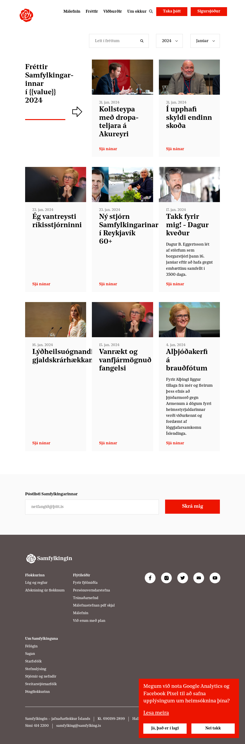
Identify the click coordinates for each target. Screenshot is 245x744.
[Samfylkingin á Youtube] (215, 578)
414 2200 (41, 726)
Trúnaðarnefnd (85, 598)
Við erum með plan (89, 621)
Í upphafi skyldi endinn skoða (189, 118)
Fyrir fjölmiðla (85, 583)
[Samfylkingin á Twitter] (182, 578)
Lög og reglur (36, 583)
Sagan (30, 654)
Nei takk (213, 728)
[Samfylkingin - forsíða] (26, 15)
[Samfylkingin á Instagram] (166, 578)
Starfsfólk (33, 661)
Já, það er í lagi (165, 728)
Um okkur (137, 12)
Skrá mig (192, 506)
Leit (151, 12)
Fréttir (92, 12)
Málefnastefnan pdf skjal (94, 605)
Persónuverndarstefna (91, 590)
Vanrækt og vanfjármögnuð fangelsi (125, 360)
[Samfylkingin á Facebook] (150, 578)
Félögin (31, 646)
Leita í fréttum (143, 41)
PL (208, 22)
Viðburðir (112, 12)
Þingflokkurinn (37, 692)
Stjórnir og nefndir (40, 676)
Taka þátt (172, 11)
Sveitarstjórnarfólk (41, 684)
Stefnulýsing (35, 669)
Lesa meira (156, 713)
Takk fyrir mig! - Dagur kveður (187, 225)
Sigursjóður (208, 11)
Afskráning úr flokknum (45, 590)
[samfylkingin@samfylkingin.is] (198, 578)
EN (220, 22)
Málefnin (71, 12)
